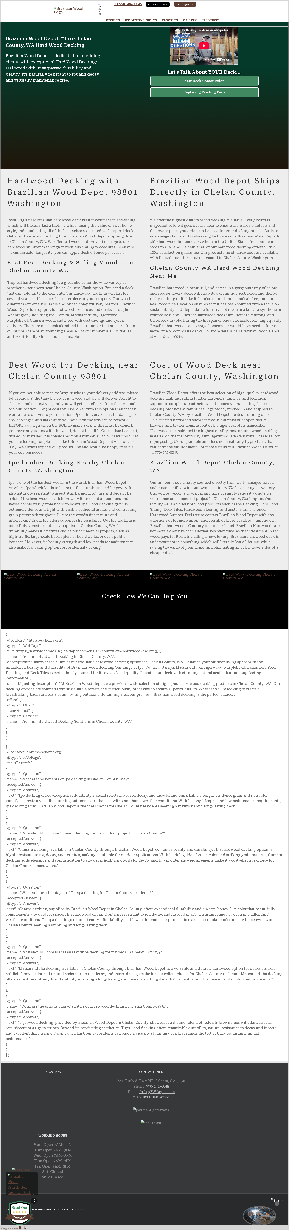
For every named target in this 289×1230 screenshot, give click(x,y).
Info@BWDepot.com (157, 1092)
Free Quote (185, 4)
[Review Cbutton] (20, 1213)
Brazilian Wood (156, 1097)
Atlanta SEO (81, 1209)
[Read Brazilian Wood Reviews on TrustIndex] (22, 1193)
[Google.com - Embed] (53, 1100)
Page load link (13, 1227)
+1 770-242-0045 (128, 4)
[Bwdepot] (259, 1215)
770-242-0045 (157, 1086)
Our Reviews (158, 4)
